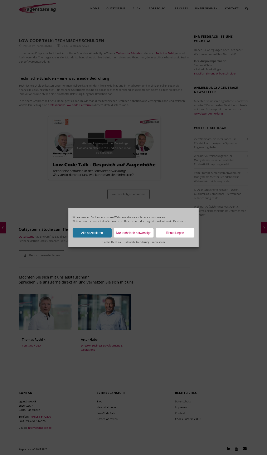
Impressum (158, 241)
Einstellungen (175, 232)
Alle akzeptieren (92, 232)
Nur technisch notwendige (133, 232)
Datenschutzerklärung (137, 221)
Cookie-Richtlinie (112, 241)
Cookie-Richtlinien (174, 221)
